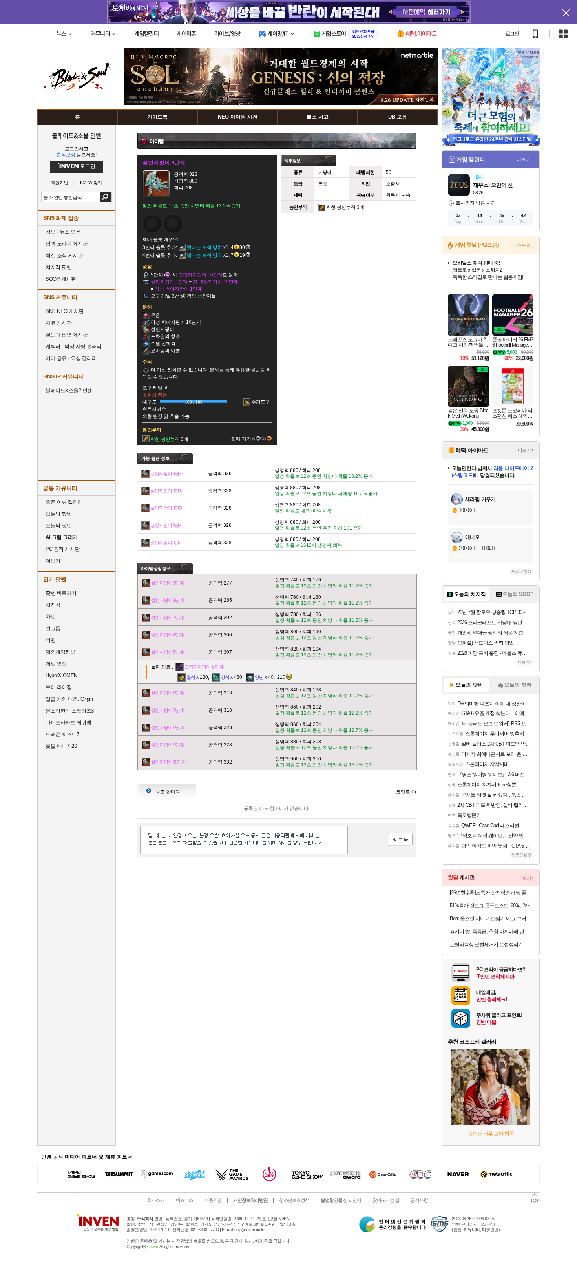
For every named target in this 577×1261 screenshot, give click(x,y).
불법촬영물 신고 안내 (341, 1200)
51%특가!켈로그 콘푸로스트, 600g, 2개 (490, 905)
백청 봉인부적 (341, 207)
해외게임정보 (60, 651)
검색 (105, 197)
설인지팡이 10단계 (168, 762)
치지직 (53, 604)
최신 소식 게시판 (64, 255)
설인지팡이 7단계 (167, 710)
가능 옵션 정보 (155, 458)
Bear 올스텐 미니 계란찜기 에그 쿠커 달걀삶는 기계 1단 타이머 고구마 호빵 (491, 918)
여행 (50, 640)
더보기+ (525, 159)
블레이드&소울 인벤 (76, 135)
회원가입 (59, 183)
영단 (259, 677)
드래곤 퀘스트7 (62, 734)
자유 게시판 (58, 322)
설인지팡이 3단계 (167, 617)
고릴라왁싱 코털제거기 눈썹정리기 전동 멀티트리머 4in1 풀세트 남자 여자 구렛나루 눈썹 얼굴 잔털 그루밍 (491, 944)
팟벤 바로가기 (61, 593)
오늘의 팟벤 (58, 525)
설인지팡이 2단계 (167, 600)
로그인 (512, 34)
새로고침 (519, 571)
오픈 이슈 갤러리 (64, 501)
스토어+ (525, 245)
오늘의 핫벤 (58, 513)
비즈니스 (184, 1200)
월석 (190, 677)
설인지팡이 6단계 (167, 693)
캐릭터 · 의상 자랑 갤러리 (74, 346)
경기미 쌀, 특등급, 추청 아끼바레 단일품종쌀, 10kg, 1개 (491, 931)
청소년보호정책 (294, 1200)
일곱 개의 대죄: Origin (69, 699)
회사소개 (155, 1200)
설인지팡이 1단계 (167, 583)
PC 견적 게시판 (63, 549)
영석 (225, 677)
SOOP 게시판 (61, 278)
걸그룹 (53, 628)
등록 (400, 839)
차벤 (50, 616)
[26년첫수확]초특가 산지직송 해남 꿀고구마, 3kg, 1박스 (491, 892)
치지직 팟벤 (58, 267)
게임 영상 (56, 663)
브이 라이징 (58, 687)
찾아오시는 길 (385, 1200)
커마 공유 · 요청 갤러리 (71, 358)
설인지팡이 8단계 (167, 727)
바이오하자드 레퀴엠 (68, 722)
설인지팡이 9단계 (166, 473)
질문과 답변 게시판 (67, 334)
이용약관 (213, 1200)
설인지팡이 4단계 (167, 635)
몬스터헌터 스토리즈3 (70, 710)
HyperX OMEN (61, 675)
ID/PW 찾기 (91, 183)
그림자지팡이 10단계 (204, 667)
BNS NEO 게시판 (65, 311)
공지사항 (419, 1200)
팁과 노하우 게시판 (67, 243)
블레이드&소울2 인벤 (69, 390)
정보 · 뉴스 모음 (63, 231)
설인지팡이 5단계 (167, 652)
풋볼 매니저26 (61, 746)
